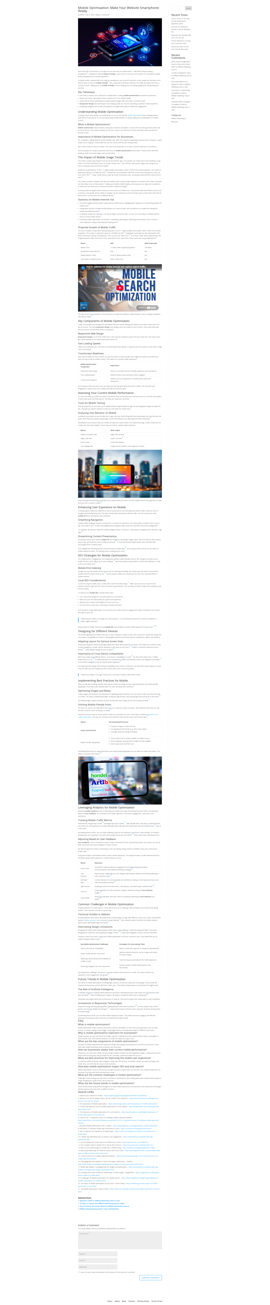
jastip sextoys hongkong (179, 62)
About (117, 1301)
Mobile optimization (134, 115)
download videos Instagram (180, 102)
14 (132, 656)
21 (108, 1008)
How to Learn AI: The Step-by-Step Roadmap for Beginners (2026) (180, 21)
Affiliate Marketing (177, 118)
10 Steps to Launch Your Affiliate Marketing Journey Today (102, 1203)
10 (116, 541)
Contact (131, 1301)
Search (188, 8)
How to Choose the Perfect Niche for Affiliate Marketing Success (104, 1206)
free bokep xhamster (178, 82)
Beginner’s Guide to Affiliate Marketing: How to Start (100, 1201)
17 (125, 822)
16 (103, 822)
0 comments (105, 15)
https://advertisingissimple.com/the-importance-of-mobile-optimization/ (132, 1104)
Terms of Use (157, 1301)
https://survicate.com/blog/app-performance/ (136, 1129)
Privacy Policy (143, 1301)
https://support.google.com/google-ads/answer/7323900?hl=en (125, 1096)
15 (160, 695)
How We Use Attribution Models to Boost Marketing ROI (180, 29)
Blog (97, 15)
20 (89, 994)
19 (120, 919)
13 (130, 646)
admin (82, 15)
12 (105, 573)
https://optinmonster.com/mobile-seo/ (135, 1142)
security (174, 73)
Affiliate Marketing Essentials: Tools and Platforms (99, 1209)
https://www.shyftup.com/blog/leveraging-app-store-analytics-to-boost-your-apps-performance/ (111, 1164)
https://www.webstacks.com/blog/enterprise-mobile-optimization (135, 1126)
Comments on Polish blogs (180, 90)
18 (132, 868)
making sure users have (92, 920)
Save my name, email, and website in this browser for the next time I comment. (108, 1272)
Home (109, 1301)
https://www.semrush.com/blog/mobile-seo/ (138, 1145)
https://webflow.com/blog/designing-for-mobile (139, 1148)
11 (114, 560)
